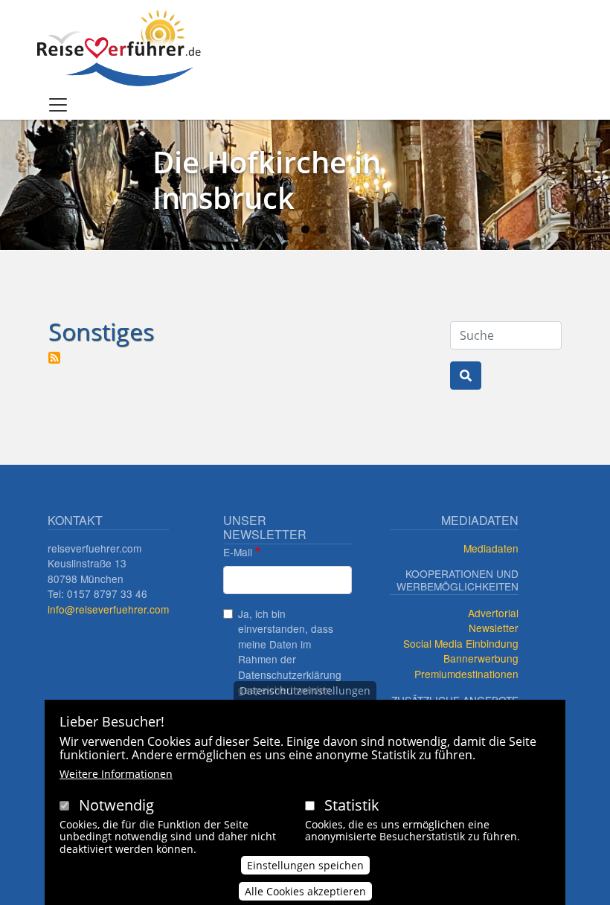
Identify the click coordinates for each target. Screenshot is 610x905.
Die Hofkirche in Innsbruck (266, 179)
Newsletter (493, 627)
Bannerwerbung (480, 658)
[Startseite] (119, 48)
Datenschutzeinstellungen (305, 690)
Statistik (351, 805)
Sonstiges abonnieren (54, 358)
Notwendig (116, 805)
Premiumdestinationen (466, 673)
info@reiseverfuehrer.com (108, 609)
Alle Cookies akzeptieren (305, 891)
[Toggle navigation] (58, 105)
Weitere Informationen (116, 774)
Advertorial (493, 612)
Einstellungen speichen (305, 865)
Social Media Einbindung (460, 643)
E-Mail (237, 551)
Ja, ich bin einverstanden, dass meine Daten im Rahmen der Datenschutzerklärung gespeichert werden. (289, 652)
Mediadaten (490, 548)
